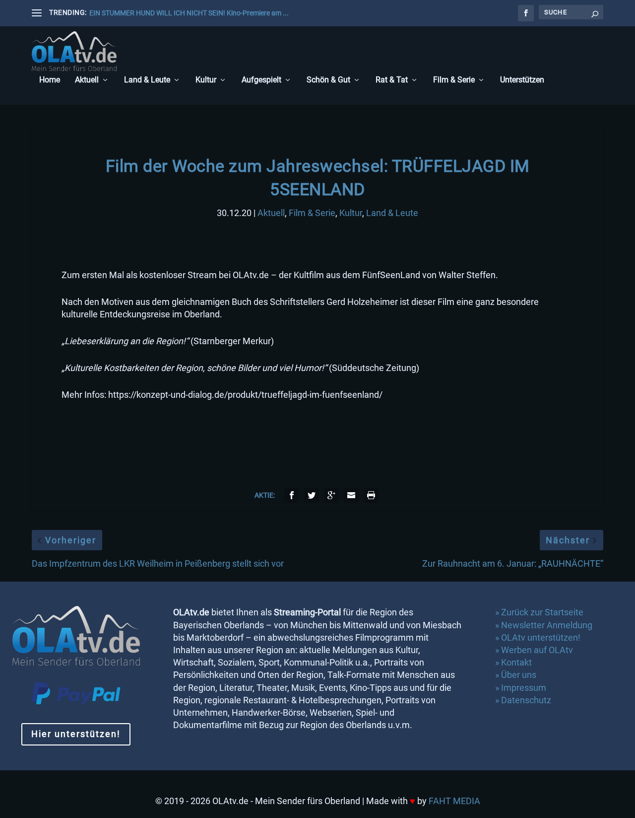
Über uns (518, 674)
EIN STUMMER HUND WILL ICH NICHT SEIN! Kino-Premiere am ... (189, 13)
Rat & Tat (392, 80)
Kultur (205, 80)
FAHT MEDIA (454, 801)
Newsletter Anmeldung (546, 625)
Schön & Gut (328, 80)
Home (49, 80)
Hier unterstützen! (76, 734)
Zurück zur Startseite (542, 612)
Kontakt (516, 662)
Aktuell (87, 80)
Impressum (523, 687)
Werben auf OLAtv (537, 650)
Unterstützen (522, 80)
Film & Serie (454, 80)
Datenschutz (527, 700)
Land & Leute (147, 80)
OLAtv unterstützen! (540, 637)
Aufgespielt (261, 80)
